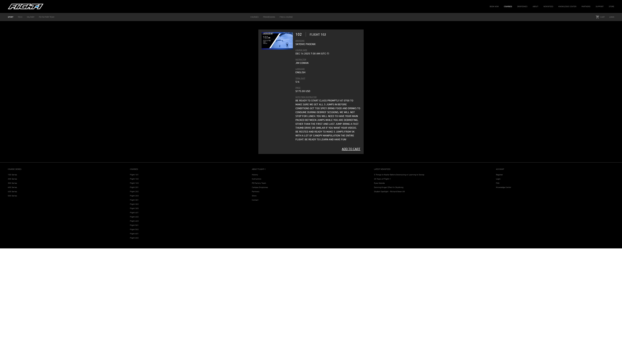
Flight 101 (134, 174)
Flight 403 (134, 221)
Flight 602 (134, 238)
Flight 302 (134, 204)
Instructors (256, 179)
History (255, 174)
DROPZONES (522, 6)
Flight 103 (134, 183)
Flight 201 (134, 187)
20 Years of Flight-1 (382, 179)
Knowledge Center (503, 187)
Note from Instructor (306, 97)
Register (499, 174)
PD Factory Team (259, 183)
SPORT (10, 17)
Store (254, 195)
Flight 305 (134, 208)
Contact (255, 200)
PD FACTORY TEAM (46, 17)
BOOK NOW (494, 6)
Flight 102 (134, 179)
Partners (255, 191)
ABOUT (535, 6)
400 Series (12, 191)
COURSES (508, 6)
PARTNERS (586, 6)
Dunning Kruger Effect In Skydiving (388, 187)
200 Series (12, 179)
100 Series (12, 174)
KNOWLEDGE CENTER (567, 6)
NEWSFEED (548, 6)
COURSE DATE (301, 50)
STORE (611, 6)
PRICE (297, 87)
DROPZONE (300, 40)
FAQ (497, 183)
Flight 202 (134, 191)
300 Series (12, 183)
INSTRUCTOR (300, 59)
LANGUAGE (300, 69)
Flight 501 (134, 225)
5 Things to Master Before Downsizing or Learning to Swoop (399, 174)
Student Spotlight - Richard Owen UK (389, 191)
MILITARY (30, 17)
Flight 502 (134, 229)
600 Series (12, 187)
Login (611, 17)
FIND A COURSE (286, 17)
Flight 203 (134, 195)
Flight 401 (134, 212)
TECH (20, 17)
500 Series (12, 195)
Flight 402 (134, 217)
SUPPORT (600, 6)
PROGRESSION (269, 17)
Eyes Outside (379, 183)
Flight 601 (134, 233)
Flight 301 (134, 200)
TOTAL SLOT (300, 78)
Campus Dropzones (260, 187)
